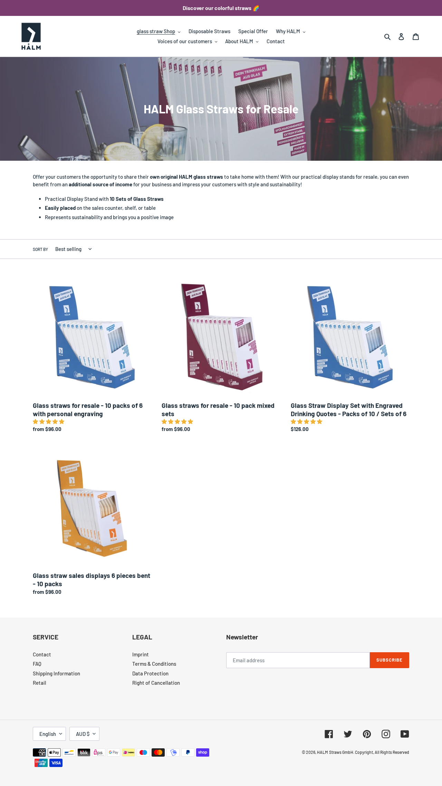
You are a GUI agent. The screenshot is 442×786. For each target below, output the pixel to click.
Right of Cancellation (156, 683)
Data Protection (150, 673)
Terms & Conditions (154, 664)
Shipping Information (56, 673)
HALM (322, 752)
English (47, 734)
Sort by (40, 249)
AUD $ (82, 734)
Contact (42, 654)
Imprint (140, 654)
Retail (39, 683)
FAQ (37, 664)
